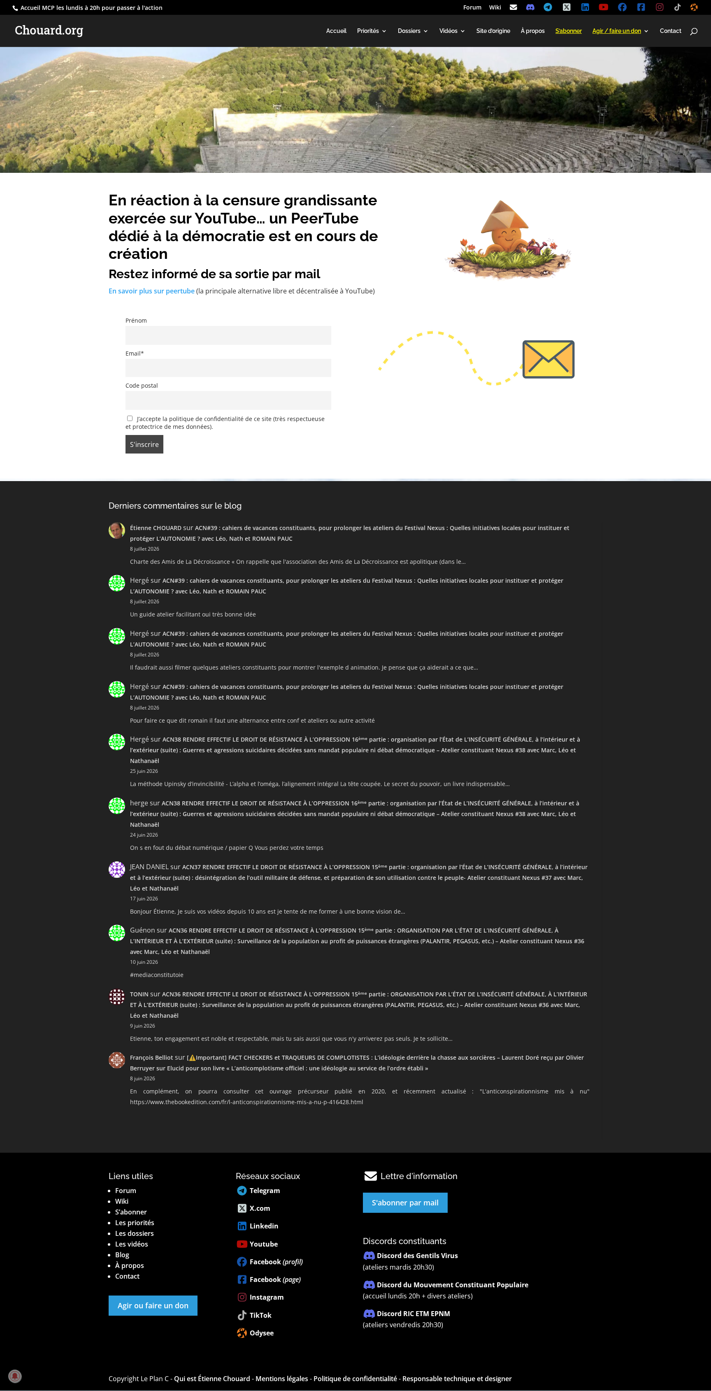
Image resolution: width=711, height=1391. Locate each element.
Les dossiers (134, 1233)
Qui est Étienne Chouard (212, 1378)
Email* (134, 353)
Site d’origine (493, 31)
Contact (670, 31)
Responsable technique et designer (457, 1378)
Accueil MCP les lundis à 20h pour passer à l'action (91, 8)
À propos (533, 31)
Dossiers (409, 31)
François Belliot (151, 1057)
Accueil (336, 31)
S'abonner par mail (405, 1202)
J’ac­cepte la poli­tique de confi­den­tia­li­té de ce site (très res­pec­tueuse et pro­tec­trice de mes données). (225, 422)
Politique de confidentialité (355, 1378)
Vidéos (448, 31)
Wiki (495, 8)
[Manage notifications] (14, 1376)
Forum (472, 8)
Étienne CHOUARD (155, 528)
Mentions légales (282, 1378)
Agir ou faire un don (153, 1305)
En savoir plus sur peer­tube (152, 290)
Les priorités (134, 1222)
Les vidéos (131, 1244)
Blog (122, 1254)
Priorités (368, 31)
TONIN (139, 994)
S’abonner (131, 1212)
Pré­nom (136, 320)
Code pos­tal (141, 385)
